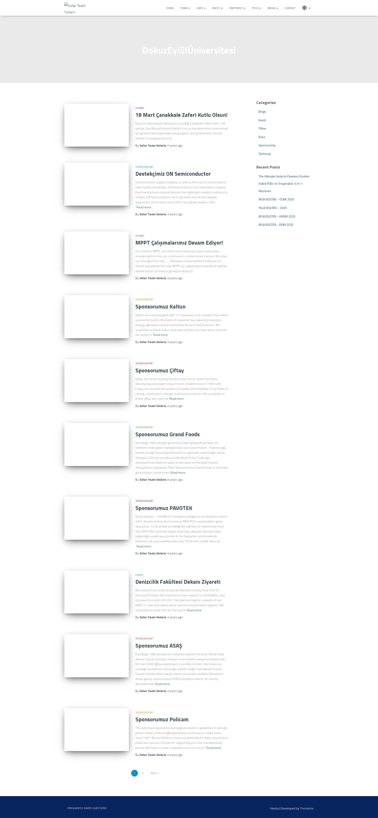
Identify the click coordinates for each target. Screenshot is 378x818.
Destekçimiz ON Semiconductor (173, 174)
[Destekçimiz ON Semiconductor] (96, 184)
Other (139, 108)
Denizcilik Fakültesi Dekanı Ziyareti (177, 582)
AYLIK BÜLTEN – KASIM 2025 (277, 216)
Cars (199, 8)
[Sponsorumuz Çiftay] (96, 380)
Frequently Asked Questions (87, 808)
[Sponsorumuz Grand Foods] (96, 444)
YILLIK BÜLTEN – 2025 (273, 207)
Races (216, 8)
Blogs (262, 111)
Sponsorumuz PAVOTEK (163, 508)
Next (154, 773)
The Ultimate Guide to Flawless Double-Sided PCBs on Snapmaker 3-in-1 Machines (284, 183)
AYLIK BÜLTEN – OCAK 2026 (276, 199)
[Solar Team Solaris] (77, 7)
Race (262, 137)
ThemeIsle (307, 808)
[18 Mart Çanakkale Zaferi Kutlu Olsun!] (96, 125)
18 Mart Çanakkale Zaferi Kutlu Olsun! (181, 115)
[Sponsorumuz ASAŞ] (96, 655)
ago (175, 145)
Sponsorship (144, 167)
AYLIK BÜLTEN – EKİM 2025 (276, 224)
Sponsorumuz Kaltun (160, 306)
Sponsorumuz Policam (162, 719)
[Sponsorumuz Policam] (96, 729)
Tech (255, 8)
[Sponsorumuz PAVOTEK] (96, 518)
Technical (265, 153)
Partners (236, 8)
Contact (290, 8)
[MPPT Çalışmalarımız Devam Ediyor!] (96, 253)
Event (139, 575)
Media (272, 8)
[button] (189, 8)
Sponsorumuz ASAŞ (158, 645)
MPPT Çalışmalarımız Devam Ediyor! (179, 242)
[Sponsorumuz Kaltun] (96, 316)
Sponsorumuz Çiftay (159, 370)
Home (170, 8)
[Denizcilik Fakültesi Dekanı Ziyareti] (96, 592)
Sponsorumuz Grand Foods (167, 434)
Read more (143, 207)
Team (184, 8)
